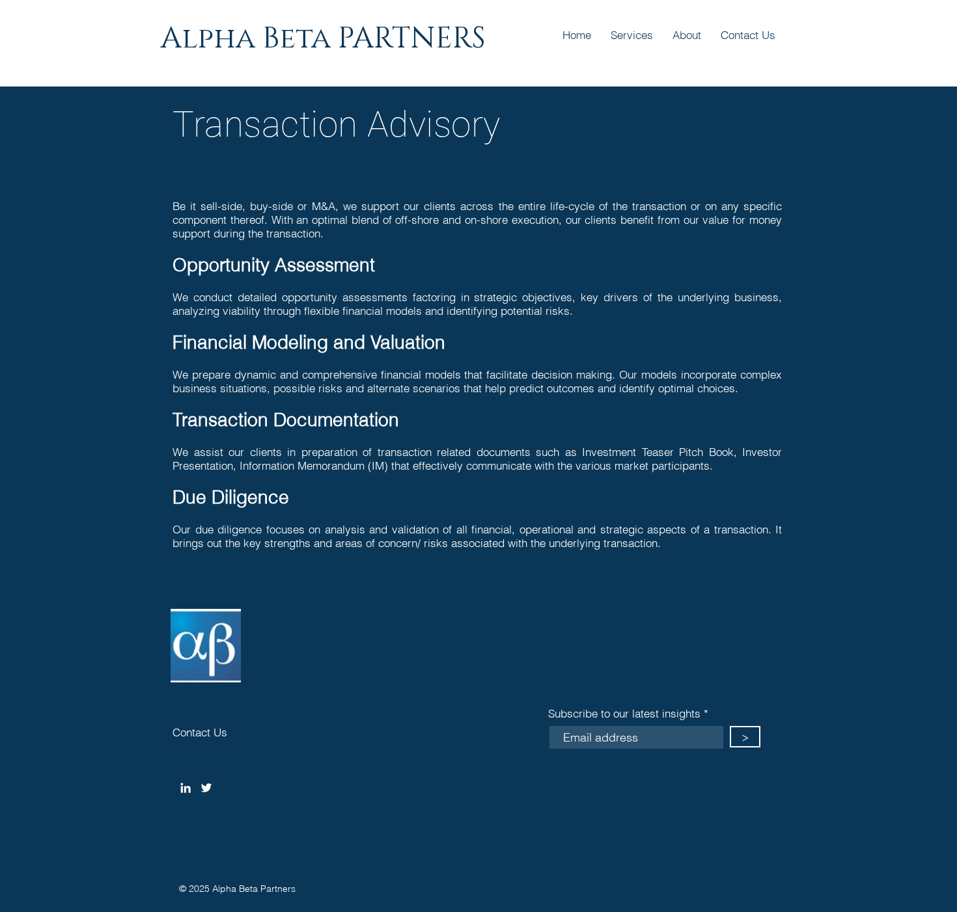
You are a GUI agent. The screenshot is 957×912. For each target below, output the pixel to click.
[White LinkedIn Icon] (185, 788)
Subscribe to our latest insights (624, 713)
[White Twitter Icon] (206, 788)
